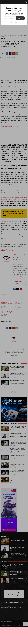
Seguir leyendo (14, 22)
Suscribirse (20, 18)
